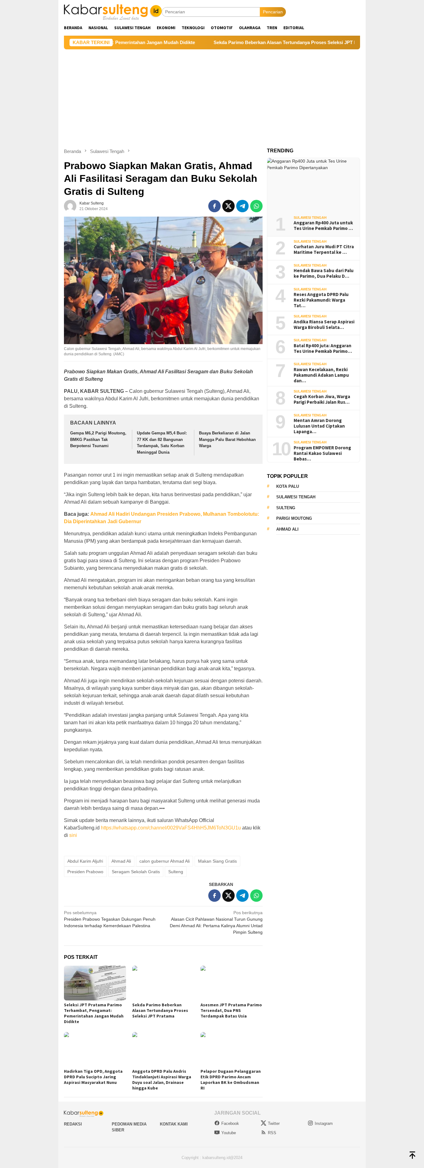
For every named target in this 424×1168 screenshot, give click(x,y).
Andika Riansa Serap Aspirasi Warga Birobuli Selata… (324, 324)
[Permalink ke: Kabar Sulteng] (70, 205)
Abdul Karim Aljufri (85, 861)
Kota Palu (287, 486)
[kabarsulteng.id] (113, 11)
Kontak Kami (174, 1124)
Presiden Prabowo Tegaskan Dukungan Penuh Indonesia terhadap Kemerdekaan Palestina (110, 919)
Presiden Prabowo (85, 871)
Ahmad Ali (121, 861)
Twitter (274, 1123)
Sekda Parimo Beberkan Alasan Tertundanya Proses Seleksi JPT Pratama (261, 42)
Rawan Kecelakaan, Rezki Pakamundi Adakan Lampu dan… (321, 375)
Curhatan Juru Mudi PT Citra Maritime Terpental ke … (324, 249)
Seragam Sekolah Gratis (136, 871)
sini (73, 835)
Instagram (324, 1123)
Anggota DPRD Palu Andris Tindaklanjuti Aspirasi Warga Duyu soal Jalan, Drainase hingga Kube (161, 1079)
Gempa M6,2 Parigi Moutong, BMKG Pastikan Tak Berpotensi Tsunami (98, 439)
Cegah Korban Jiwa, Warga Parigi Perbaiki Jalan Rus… (322, 399)
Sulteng (175, 871)
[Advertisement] (212, 95)
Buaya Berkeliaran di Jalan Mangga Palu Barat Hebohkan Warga (227, 439)
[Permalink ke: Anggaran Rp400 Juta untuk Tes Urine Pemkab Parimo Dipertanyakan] (313, 184)
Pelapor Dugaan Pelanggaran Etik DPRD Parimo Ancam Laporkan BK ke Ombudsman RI (231, 1079)
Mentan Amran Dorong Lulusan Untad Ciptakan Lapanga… (319, 426)
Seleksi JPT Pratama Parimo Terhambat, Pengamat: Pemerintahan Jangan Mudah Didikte (94, 1013)
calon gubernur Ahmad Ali (164, 861)
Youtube (228, 1132)
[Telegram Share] (242, 206)
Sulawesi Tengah (310, 217)
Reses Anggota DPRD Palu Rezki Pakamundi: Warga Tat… (321, 300)
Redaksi (73, 1124)
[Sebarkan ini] (214, 206)
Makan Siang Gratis (217, 861)
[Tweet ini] (228, 206)
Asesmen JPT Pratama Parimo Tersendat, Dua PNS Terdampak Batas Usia (231, 1010)
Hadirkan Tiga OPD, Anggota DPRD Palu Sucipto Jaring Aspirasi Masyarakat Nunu (93, 1076)
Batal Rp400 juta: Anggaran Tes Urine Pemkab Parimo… (323, 348)
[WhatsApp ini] (256, 206)
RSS (272, 1132)
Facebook (230, 1123)
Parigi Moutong (294, 518)
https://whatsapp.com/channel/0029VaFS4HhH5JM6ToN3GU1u (171, 827)
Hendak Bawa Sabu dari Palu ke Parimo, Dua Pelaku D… (324, 273)
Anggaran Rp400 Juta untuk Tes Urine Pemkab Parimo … (323, 225)
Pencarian (273, 11)
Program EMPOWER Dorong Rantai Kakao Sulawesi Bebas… (322, 453)
